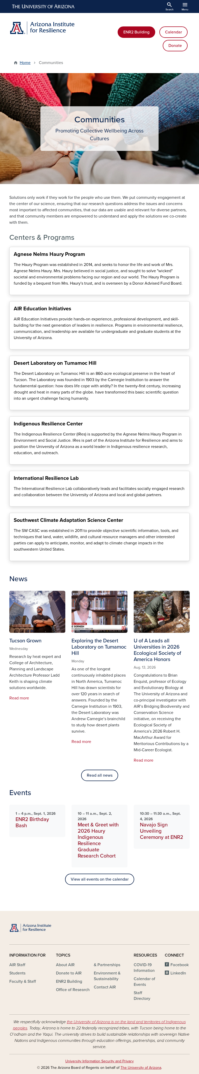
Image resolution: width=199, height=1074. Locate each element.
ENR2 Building (136, 32)
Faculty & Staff (22, 981)
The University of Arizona (140, 1067)
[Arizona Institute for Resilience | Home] (52, 27)
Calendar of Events (144, 981)
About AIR (65, 964)
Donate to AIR (69, 973)
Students (17, 973)
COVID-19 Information (144, 967)
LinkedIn (178, 973)
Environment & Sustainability (107, 976)
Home (25, 62)
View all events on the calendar (100, 879)
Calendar (173, 32)
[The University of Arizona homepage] (43, 6)
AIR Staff (17, 964)
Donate (175, 45)
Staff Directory (142, 995)
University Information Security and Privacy (99, 1061)
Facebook (179, 964)
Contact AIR (105, 987)
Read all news (99, 775)
